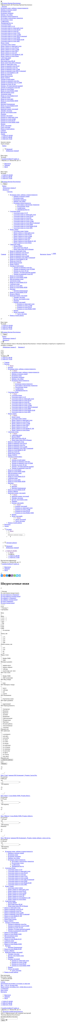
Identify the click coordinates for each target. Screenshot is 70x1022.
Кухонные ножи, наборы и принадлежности (25, 372)
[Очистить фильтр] (2, 762)
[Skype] (17, 575)
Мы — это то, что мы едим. (9, 985)
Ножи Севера (16, 417)
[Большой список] (3, 606)
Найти (3, 1020)
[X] (9, 575)
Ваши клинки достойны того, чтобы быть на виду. (16, 987)
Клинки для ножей (21, 506)
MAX (6, 167)
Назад (11, 365)
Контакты (4, 992)
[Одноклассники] (4, 575)
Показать (3, 763)
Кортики (14, 486)
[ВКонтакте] (2, 575)
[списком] (2, 604)
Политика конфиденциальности (13, 1011)
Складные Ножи (17, 395)
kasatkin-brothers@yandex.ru (10, 159)
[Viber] (12, 575)
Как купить (4, 990)
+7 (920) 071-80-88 (7, 135)
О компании (4, 988)
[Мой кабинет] (1, 349)
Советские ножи (17, 435)
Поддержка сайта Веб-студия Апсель (9, 1016)
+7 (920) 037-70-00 (6, 139)
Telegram (7, 165)
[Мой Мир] (7, 575)
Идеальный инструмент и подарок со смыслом (15, 983)
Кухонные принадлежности (24, 384)
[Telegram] (20, 575)
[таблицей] (4, 604)
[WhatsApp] (14, 575)
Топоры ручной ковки (18, 460)
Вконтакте (7, 163)
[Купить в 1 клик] (1, 767)
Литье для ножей (20, 519)
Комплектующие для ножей (20, 496)
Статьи (3, 982)
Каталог (10, 367)
